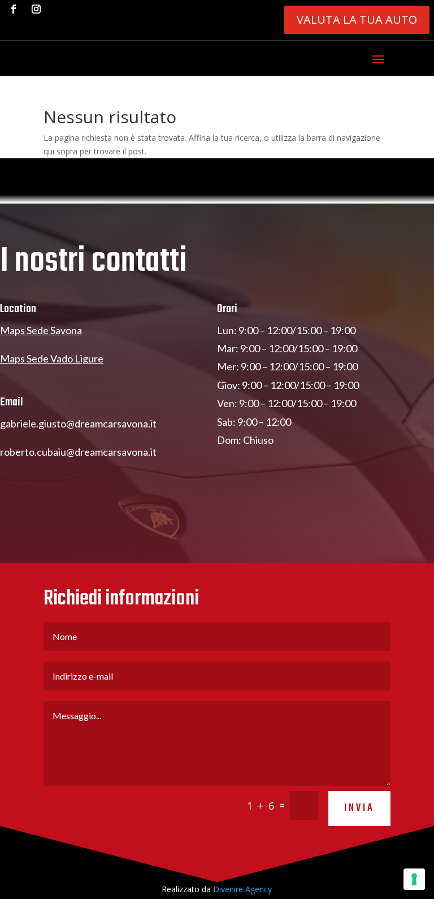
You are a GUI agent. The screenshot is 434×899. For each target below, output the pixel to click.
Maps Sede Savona (41, 330)
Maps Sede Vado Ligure (51, 358)
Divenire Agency (242, 889)
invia (359, 808)
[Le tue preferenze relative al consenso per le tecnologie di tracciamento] (414, 879)
